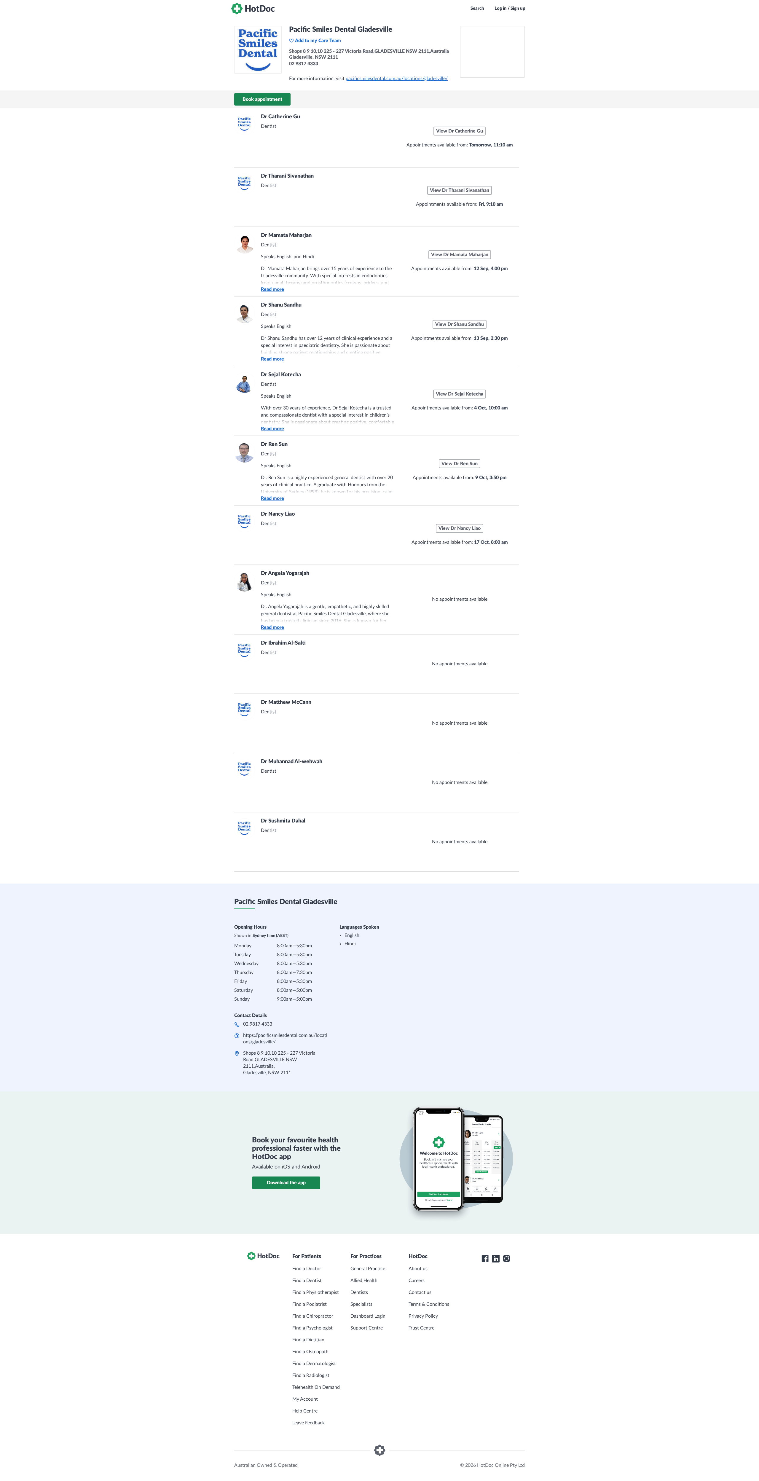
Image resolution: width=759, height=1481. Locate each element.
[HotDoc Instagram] (506, 1258)
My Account (305, 1399)
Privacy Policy (423, 1316)
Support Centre (366, 1328)
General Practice (367, 1268)
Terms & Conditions (429, 1304)
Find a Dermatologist (314, 1363)
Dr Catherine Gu (280, 116)
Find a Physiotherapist (315, 1292)
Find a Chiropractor (312, 1316)
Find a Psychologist (312, 1328)
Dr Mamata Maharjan (286, 235)
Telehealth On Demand (316, 1387)
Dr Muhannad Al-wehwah (291, 761)
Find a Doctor (306, 1268)
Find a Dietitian (308, 1339)
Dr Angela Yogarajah (285, 573)
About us (418, 1268)
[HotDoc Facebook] (485, 1258)
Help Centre (305, 1411)
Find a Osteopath (310, 1351)
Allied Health (363, 1280)
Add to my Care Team (318, 40)
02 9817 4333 (257, 1024)
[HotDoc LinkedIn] (495, 1258)
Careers (417, 1280)
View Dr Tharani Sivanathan (459, 190)
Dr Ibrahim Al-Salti (283, 643)
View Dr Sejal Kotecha (459, 394)
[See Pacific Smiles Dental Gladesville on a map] (492, 51)
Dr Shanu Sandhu (281, 305)
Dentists (359, 1292)
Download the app (286, 1182)
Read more (272, 289)
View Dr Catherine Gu (459, 131)
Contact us (420, 1292)
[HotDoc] (253, 8)
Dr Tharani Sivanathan (287, 176)
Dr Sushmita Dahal (283, 821)
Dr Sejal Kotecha (281, 374)
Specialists (361, 1304)
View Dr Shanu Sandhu (459, 324)
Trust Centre (421, 1328)
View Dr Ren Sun (459, 463)
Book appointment (262, 99)
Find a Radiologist (310, 1375)
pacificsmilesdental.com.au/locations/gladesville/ (397, 78)
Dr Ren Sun (274, 444)
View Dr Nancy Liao (460, 528)
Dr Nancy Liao (278, 514)
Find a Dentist (307, 1280)
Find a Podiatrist (309, 1304)
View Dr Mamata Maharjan (459, 254)
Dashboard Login (367, 1316)
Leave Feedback (308, 1423)
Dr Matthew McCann (286, 702)
